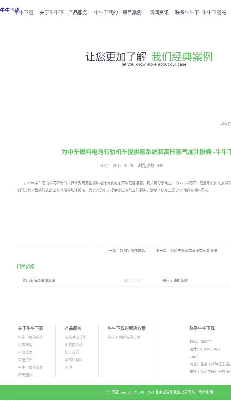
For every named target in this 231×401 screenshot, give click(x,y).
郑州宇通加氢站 (175, 281)
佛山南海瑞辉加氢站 (39, 281)
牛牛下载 (23, 12)
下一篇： (186, 251)
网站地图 (205, 392)
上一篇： (125, 251)
